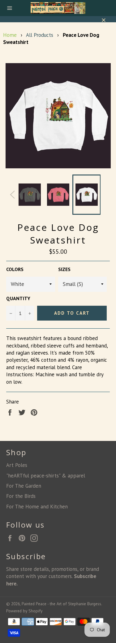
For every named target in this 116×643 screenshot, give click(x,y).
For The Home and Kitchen (37, 506)
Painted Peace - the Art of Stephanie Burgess (61, 603)
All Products (39, 35)
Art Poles (16, 465)
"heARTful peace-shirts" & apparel (45, 475)
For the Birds (21, 496)
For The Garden (23, 485)
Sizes (64, 269)
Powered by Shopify (24, 611)
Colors (15, 269)
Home (10, 35)
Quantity (18, 298)
